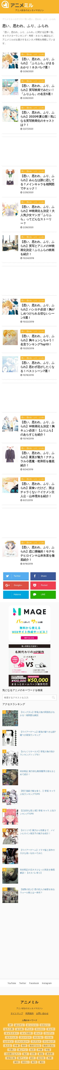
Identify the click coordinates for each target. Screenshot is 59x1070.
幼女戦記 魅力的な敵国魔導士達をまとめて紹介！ (37, 773)
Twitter (22, 983)
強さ (25, 1054)
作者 (16, 1045)
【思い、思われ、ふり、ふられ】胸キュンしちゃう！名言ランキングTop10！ (37, 340)
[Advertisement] (29, 152)
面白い (25, 1062)
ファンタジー (22, 1041)
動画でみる (35, 1045)
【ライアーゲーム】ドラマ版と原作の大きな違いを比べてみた (37, 851)
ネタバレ (38, 1037)
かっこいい (32, 1025)
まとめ (19, 1029)
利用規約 (29, 1013)
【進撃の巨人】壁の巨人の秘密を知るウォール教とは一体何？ (37, 891)
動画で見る (49, 1045)
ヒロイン (8, 1041)
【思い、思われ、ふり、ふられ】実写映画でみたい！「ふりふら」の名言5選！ (37, 90)
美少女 (41, 1058)
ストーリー (25, 1037)
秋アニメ (22, 1058)
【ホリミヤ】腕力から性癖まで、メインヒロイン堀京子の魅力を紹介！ (37, 832)
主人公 (8, 1045)
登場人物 (11, 1058)
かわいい (45, 1025)
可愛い (12, 1049)
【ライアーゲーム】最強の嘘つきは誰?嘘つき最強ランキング (38, 733)
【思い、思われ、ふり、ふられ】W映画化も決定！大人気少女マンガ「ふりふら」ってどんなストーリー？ (37, 215)
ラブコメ (36, 1041)
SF (10, 1025)
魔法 (42, 1062)
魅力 (34, 1062)
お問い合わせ (42, 1013)
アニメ (29, 1029)
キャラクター (11, 1033)
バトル (49, 1037)
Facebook (34, 983)
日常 (33, 1054)
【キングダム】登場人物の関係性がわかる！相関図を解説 (37, 713)
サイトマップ (17, 1013)
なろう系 (9, 1029)
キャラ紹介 (26, 1033)
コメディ (49, 1033)
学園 (48, 1049)
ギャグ (38, 1033)
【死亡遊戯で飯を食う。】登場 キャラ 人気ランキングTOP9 (37, 792)
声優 (40, 1049)
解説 (16, 1062)
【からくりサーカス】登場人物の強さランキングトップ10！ (37, 753)
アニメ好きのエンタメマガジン (29, 1008)
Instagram (47, 983)
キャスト (40, 1029)
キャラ (51, 1029)
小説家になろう (13, 1054)
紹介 (32, 1058)
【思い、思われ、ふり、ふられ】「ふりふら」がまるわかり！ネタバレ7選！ (37, 63)
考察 (50, 1058)
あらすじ (19, 1025)
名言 (32, 1049)
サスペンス (11, 1037)
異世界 (50, 1054)
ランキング (49, 1041)
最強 (41, 1054)
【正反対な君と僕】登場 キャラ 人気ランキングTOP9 (38, 812)
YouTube (12, 983)
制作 (24, 1045)
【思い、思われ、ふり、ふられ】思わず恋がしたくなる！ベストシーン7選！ (37, 367)
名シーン (22, 1049)
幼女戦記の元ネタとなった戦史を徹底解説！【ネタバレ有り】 (37, 871)
